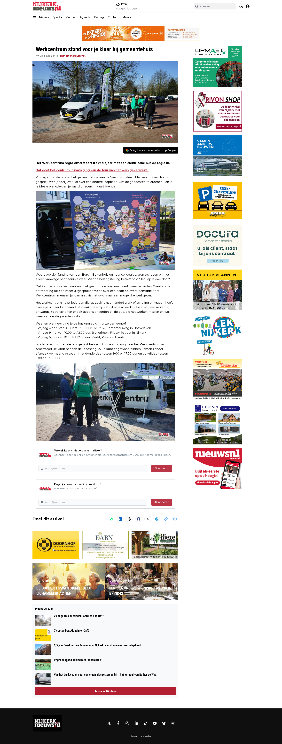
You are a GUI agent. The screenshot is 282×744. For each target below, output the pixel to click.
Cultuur (71, 17)
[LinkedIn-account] (136, 723)
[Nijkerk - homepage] (47, 6)
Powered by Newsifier (141, 736)
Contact (113, 17)
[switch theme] (241, 6)
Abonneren (161, 468)
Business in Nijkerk (73, 56)
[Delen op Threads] (129, 519)
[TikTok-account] (146, 723)
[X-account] (109, 723)
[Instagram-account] (127, 723)
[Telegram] (157, 519)
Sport (56, 17)
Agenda (85, 17)
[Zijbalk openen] (34, 17)
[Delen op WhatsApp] (111, 519)
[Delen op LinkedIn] (120, 519)
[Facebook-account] (118, 723)
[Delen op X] (147, 519)
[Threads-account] (173, 723)
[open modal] (248, 6)
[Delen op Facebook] (138, 519)
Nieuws (44, 17)
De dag (99, 17)
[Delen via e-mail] (175, 519)
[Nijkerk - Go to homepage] (47, 723)
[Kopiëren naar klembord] (166, 519)
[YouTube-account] (155, 723)
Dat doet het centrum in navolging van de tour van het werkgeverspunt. (92, 170)
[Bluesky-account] (164, 723)
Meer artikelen (105, 691)
